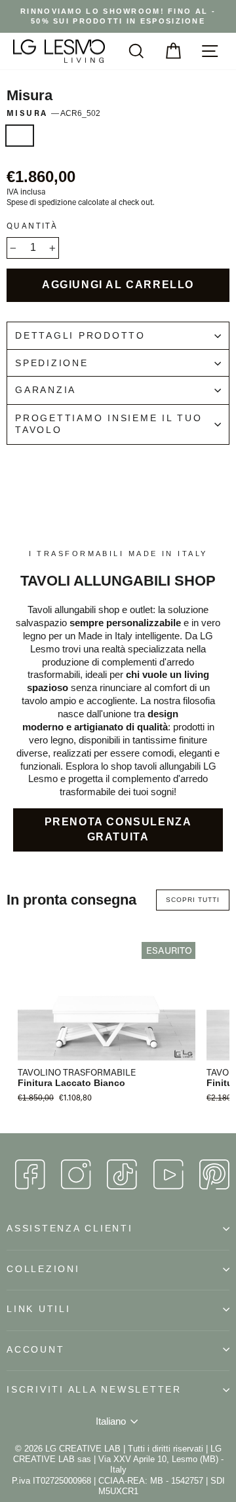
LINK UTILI (39, 1309)
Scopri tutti (193, 899)
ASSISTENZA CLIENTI (70, 1228)
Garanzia (45, 390)
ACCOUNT (35, 1350)
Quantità (32, 226)
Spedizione (51, 363)
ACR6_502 (20, 135)
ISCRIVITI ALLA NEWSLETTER (94, 1390)
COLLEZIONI (43, 1269)
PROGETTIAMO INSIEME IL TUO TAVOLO (109, 424)
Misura (53, 113)
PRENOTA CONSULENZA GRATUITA (118, 829)
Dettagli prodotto (80, 336)
